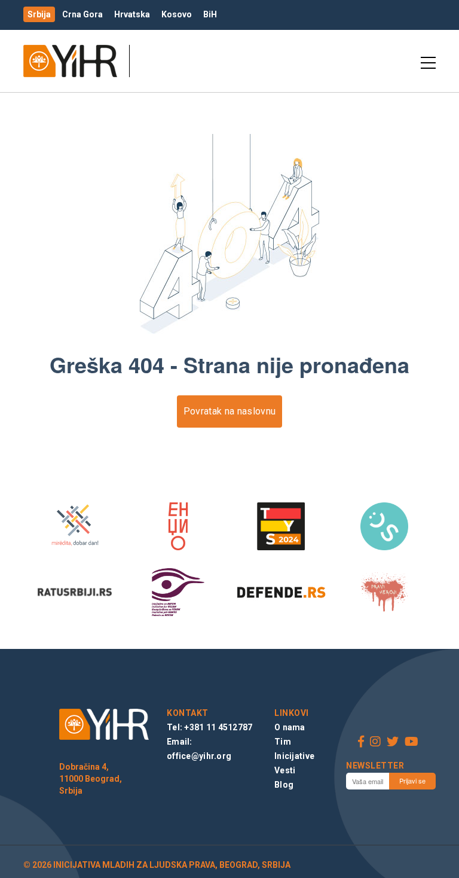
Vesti (284, 770)
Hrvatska (132, 14)
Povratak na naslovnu (229, 411)
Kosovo (176, 14)
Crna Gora (82, 14)
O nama (289, 727)
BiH (210, 14)
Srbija (39, 14)
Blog (283, 784)
